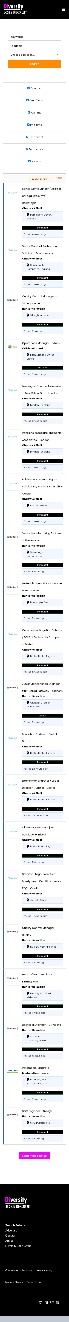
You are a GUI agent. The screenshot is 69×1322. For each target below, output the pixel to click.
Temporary (35, 149)
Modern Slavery (14, 1282)
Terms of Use (33, 1282)
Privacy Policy (44, 1270)
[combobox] (34, 55)
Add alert (40, 179)
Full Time (35, 112)
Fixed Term (36, 100)
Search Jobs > (15, 1225)
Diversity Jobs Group (18, 1245)
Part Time (36, 125)
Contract (36, 88)
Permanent (35, 137)
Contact (10, 1235)
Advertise (11, 1230)
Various (36, 161)
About (9, 1240)
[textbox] (34, 55)
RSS (60, 178)
